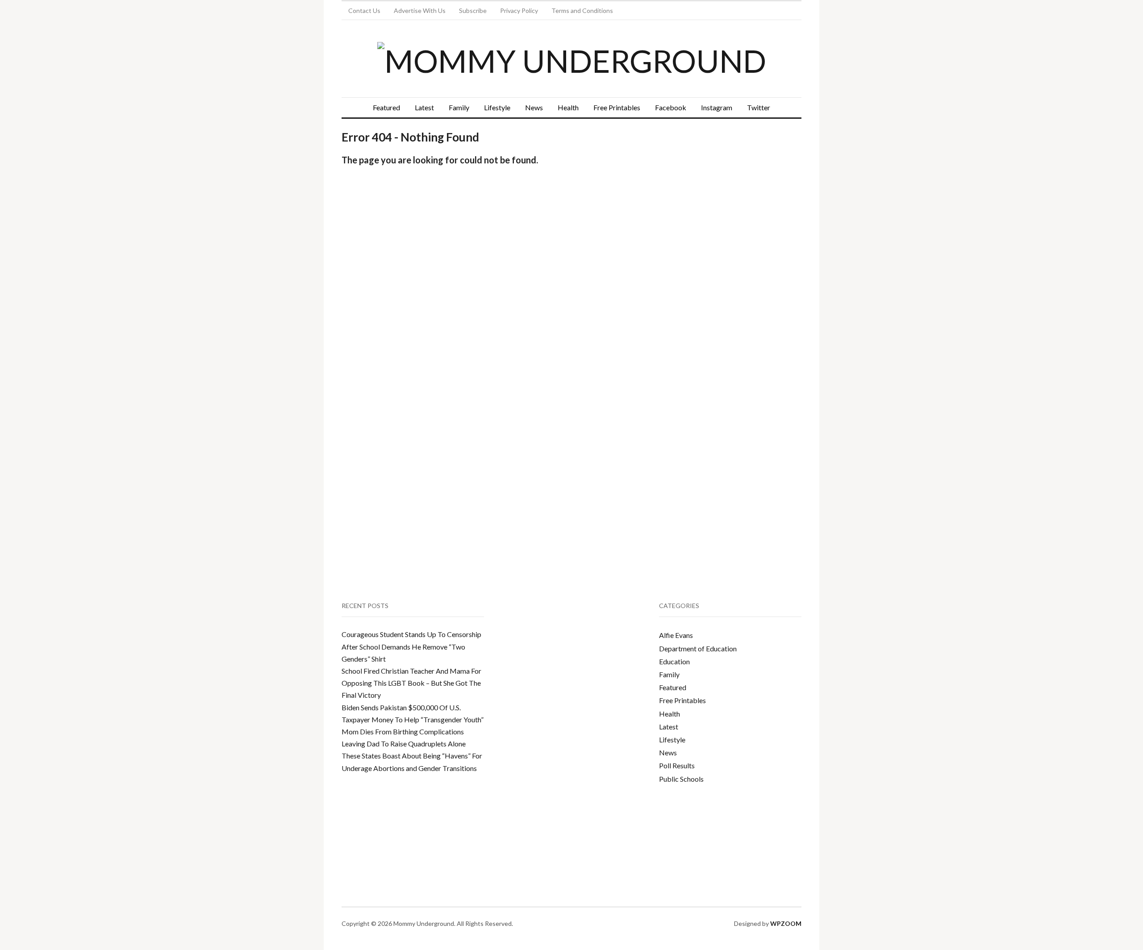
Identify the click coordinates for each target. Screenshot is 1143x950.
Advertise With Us (420, 10)
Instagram (716, 107)
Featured (386, 107)
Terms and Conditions (582, 10)
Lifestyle (497, 107)
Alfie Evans (676, 635)
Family (459, 107)
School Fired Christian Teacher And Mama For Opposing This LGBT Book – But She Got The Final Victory (411, 683)
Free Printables (616, 107)
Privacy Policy (519, 10)
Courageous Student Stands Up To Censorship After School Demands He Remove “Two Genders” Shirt (411, 646)
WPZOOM (785, 923)
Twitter (758, 107)
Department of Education (698, 648)
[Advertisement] (726, 208)
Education (674, 661)
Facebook (670, 107)
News (534, 107)
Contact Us (364, 10)
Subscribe (473, 10)
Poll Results (677, 765)
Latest (424, 107)
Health (568, 107)
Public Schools (681, 779)
